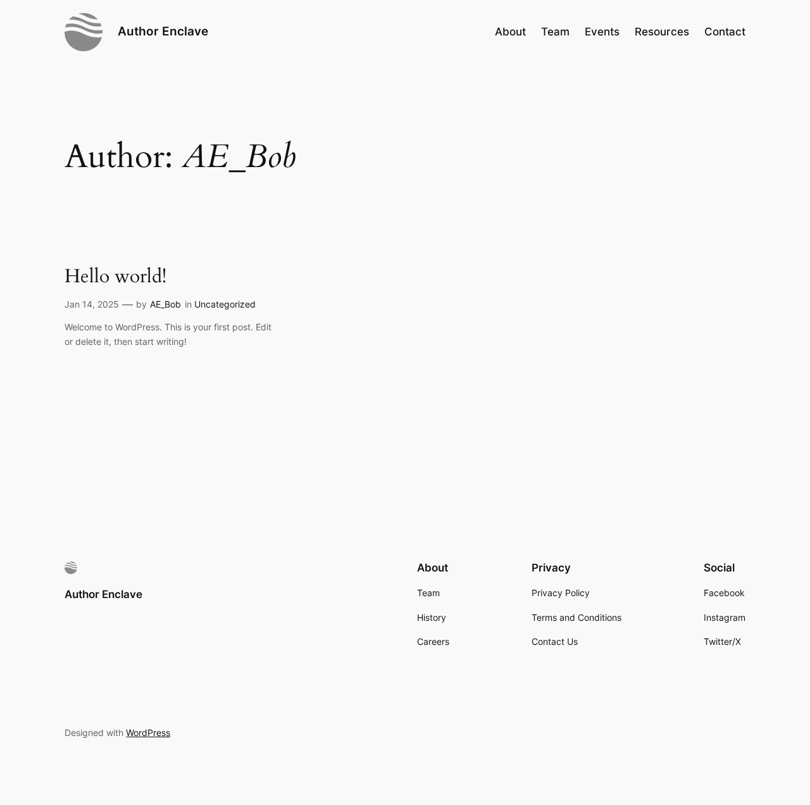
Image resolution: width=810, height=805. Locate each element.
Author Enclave (163, 31)
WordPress (148, 732)
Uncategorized (225, 304)
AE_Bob (165, 304)
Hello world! (115, 277)
